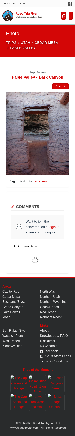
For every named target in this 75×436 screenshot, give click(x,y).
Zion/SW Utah (12, 346)
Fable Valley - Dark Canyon (37, 77)
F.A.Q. (64, 335)
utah (25, 42)
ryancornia (40, 181)
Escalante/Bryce (14, 301)
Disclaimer (47, 341)
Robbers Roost (50, 317)
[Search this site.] (63, 16)
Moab (6, 317)
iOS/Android (48, 346)
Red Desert (48, 312)
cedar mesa (46, 42)
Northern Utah (50, 296)
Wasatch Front (12, 335)
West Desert (11, 341)
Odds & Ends (49, 307)
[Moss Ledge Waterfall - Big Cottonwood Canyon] (56, 402)
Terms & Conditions (54, 361)
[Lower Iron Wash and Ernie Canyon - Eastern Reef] (37, 402)
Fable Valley (23, 48)
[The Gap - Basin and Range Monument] (18, 383)
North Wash (48, 291)
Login (21, 3)
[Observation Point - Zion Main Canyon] (37, 383)
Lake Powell (11, 312)
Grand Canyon (12, 307)
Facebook (50, 351)
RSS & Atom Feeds (57, 356)
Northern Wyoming (53, 301)
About (44, 330)
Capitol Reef (11, 291)
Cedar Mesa (11, 296)
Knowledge (48, 335)
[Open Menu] (71, 16)
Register (9, 3)
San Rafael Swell (14, 330)
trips (11, 42)
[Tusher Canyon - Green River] (56, 383)
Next (59, 86)
